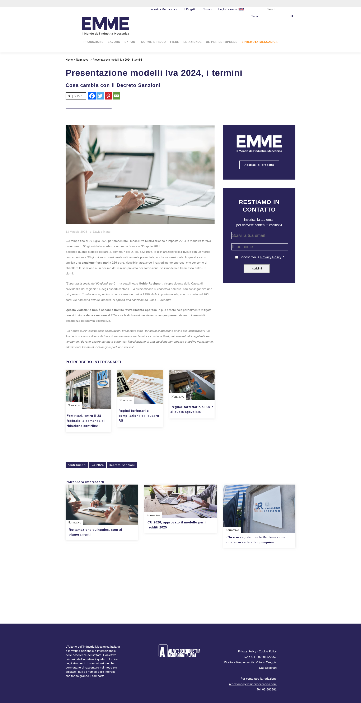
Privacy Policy (270, 257)
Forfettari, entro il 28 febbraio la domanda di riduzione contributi (86, 420)
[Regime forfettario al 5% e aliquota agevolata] (192, 385)
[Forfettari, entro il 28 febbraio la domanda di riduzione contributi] (88, 389)
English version (227, 9)
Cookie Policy (268, 651)
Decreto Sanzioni (122, 465)
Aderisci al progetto (259, 164)
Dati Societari (268, 667)
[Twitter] (100, 96)
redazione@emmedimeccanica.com (253, 684)
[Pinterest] (108, 96)
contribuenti (77, 465)
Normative (82, 59)
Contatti (207, 9)
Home (69, 59)
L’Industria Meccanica (162, 9)
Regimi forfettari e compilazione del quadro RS (138, 415)
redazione (270, 678)
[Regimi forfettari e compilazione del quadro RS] (140, 387)
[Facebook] (92, 96)
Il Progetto (190, 9)
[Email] (116, 96)
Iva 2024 (97, 465)
